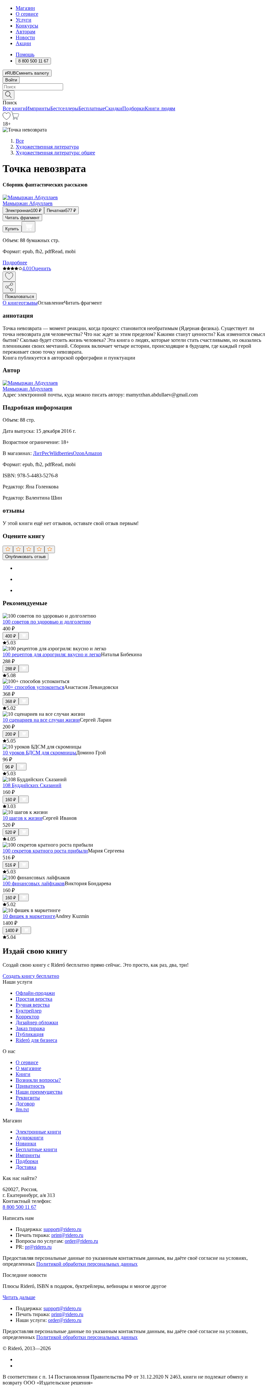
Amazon (93, 453)
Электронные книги (38, 1132)
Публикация (29, 1034)
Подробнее (15, 262)
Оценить (41, 268)
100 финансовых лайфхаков (34, 883)
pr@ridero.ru (38, 1247)
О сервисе (27, 14)
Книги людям (160, 108)
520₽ (10, 832)
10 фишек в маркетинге (29, 916)
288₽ (10, 668)
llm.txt (22, 1109)
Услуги (23, 20)
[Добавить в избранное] (9, 277)
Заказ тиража (30, 1028)
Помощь (25, 54)
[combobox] (134, 86)
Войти (11, 80)
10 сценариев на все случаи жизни (41, 720)
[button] (134, 94)
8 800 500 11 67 (19, 1207)
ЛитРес (41, 453)
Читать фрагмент (22, 217)
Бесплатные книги (36, 1149)
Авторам (25, 31)
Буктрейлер (29, 1010)
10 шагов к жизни (22, 818)
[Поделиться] (9, 287)
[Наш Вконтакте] (19, 1359)
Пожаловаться (19, 296)
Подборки (133, 108)
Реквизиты (28, 1097)
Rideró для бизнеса (36, 1040)
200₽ (10, 734)
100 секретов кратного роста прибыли (45, 851)
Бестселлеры (64, 108)
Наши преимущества (39, 1092)
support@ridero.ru (62, 1229)
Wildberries (61, 453)
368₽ (10, 701)
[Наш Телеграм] (18, 1365)
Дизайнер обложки (37, 1022)
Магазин (25, 8)
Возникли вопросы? (38, 1080)
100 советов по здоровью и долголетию (47, 622)
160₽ (10, 799)
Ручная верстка (33, 1005)
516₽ (10, 865)
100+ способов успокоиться (33, 687)
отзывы (29, 303)
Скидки (113, 108)
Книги (23, 1074)
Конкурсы (27, 25)
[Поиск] (8, 95)
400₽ (10, 636)
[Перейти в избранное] (6, 118)
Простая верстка (34, 999)
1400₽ (11, 930)
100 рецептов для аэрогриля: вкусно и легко (52, 654)
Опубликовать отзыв (25, 556)
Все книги (14, 108)
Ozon (78, 453)
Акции (23, 43)
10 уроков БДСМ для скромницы (39, 752)
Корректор (27, 1016)
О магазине (28, 1068)
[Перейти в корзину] (14, 118)
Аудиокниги (29, 1137)
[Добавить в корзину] (28, 226)
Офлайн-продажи (35, 993)
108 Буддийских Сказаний (32, 785)
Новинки (26, 1143)
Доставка (26, 1167)
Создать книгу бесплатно (31, 976)
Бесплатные (91, 108)
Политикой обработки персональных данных (87, 1264)
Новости (25, 37)
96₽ (9, 767)
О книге (12, 303)
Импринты (38, 108)
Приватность (30, 1086)
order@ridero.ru (81, 1241)
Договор (25, 1103)
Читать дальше (19, 1297)
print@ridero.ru (67, 1235)
